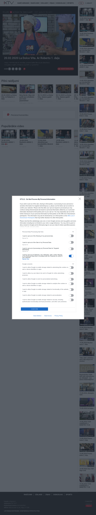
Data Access (48, 315)
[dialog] (48, 257)
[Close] (80, 199)
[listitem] (48, 232)
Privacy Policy (59, 315)
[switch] (71, 236)
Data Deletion (37, 315)
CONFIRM (34, 309)
